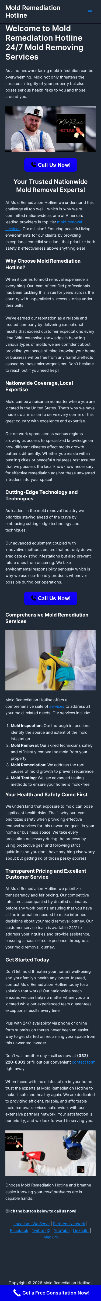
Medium (50, 1237)
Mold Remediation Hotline (32, 11)
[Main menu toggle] (90, 11)
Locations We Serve (31, 1223)
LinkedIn (81, 1230)
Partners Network (69, 1223)
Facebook (19, 1230)
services (56, 706)
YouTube (61, 1230)
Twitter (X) (41, 1230)
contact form (84, 1062)
